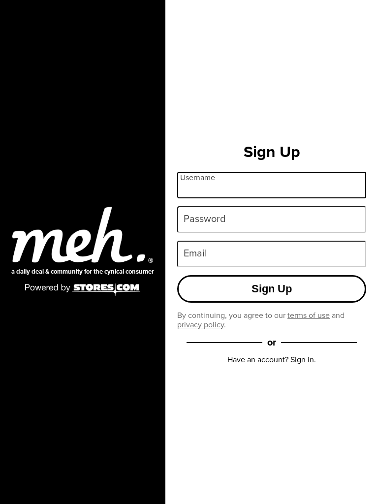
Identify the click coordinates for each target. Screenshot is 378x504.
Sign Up (272, 289)
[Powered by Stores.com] (82, 290)
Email (195, 253)
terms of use (308, 315)
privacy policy (200, 324)
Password (205, 218)
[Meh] (82, 235)
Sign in (302, 359)
